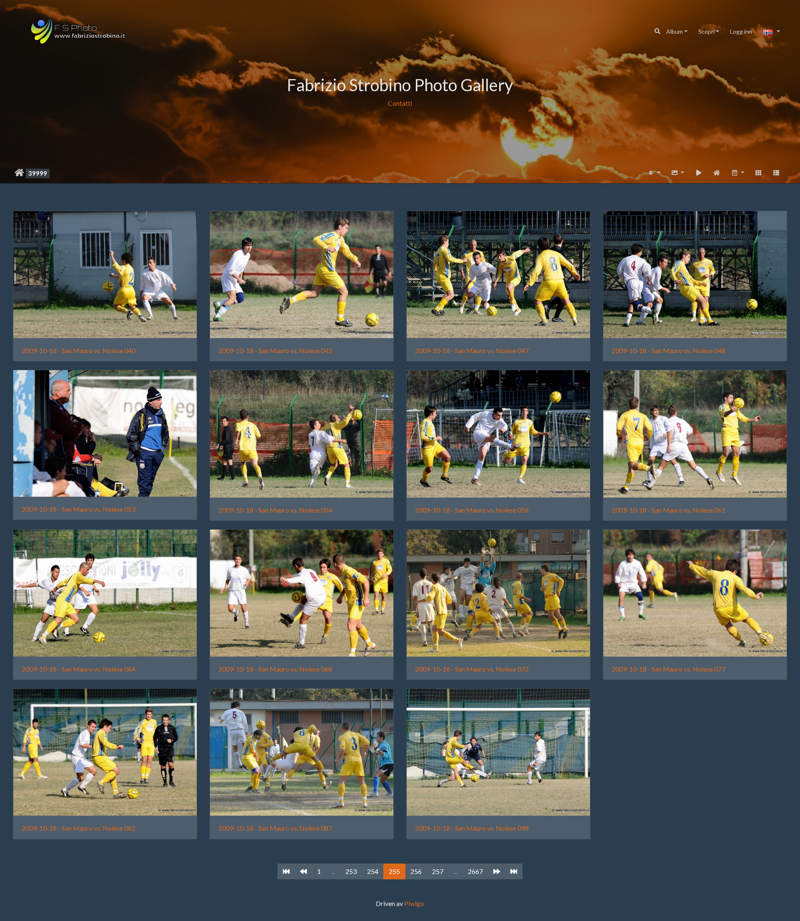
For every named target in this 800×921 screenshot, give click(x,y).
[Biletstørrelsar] (677, 172)
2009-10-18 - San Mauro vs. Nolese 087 (275, 828)
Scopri (706, 31)
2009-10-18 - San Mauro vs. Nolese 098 (472, 828)
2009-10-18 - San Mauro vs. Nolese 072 (472, 669)
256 (416, 871)
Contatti (400, 103)
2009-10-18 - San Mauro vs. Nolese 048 (668, 350)
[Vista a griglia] (759, 172)
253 (351, 871)
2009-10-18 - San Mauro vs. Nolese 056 (472, 510)
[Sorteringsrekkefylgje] (654, 172)
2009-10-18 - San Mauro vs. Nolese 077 (668, 669)
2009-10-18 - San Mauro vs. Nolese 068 (275, 669)
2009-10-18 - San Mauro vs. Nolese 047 (472, 350)
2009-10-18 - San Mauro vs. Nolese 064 (78, 669)
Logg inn (741, 31)
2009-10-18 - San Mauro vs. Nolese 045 (275, 350)
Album (674, 31)
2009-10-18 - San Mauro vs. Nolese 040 (78, 350)
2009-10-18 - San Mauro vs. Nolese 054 (275, 510)
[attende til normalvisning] (716, 172)
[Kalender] (737, 172)
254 (372, 871)
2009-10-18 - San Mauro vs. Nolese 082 (78, 828)
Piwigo (414, 903)
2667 (475, 871)
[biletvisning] (699, 172)
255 (394, 871)
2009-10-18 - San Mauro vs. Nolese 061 (668, 510)
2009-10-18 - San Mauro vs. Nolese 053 (78, 509)
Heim (19, 173)
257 (437, 871)
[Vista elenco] (776, 172)
